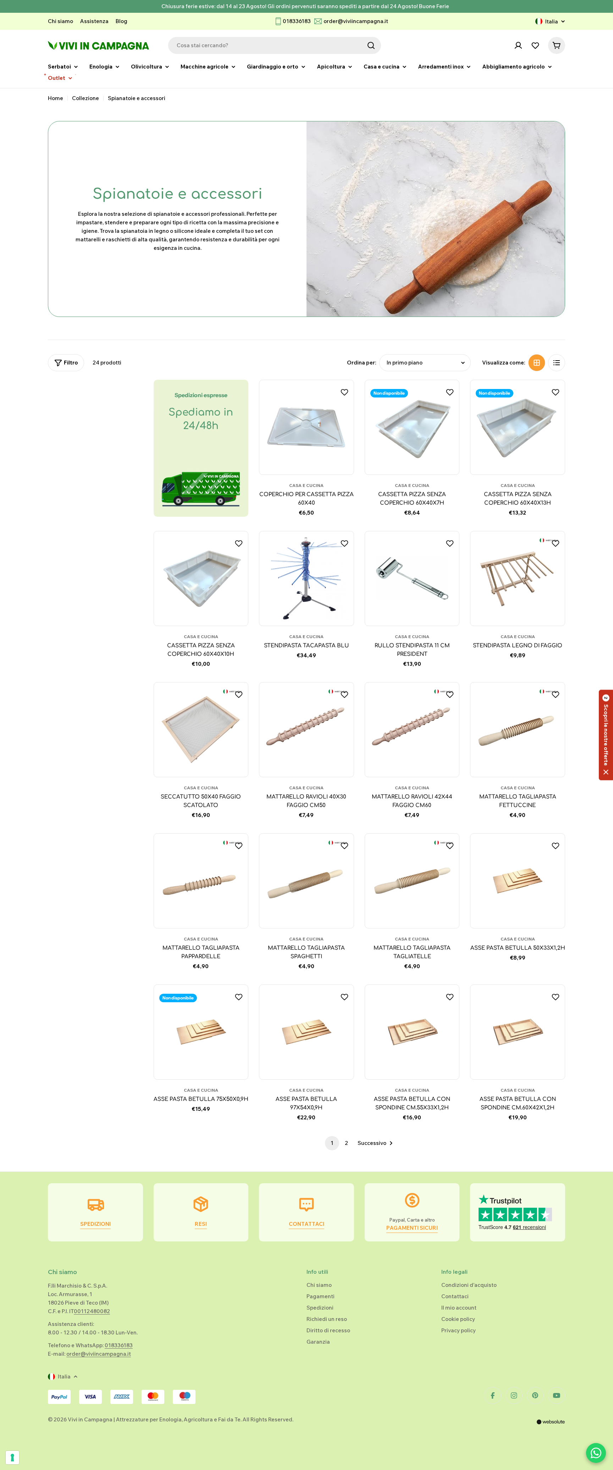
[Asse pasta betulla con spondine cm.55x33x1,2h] (412, 1032)
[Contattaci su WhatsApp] (596, 1453)
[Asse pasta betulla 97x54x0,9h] (306, 1032)
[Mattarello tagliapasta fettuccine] (517, 729)
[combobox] (274, 45)
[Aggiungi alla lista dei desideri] (345, 392)
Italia (551, 21)
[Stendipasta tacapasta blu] (306, 578)
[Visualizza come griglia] (536, 362)
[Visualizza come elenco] (556, 362)
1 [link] (332, 1143)
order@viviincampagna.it (356, 21)
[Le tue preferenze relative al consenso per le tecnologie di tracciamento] (12, 1457)
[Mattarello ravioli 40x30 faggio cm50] (306, 729)
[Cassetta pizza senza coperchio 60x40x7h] (412, 427)
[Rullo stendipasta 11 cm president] (412, 578)
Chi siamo (60, 21)
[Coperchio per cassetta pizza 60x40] (306, 427)
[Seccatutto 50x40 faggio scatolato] (201, 729)
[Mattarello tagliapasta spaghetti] (306, 881)
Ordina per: (361, 362)
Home (55, 98)
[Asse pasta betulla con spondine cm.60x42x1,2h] (517, 1032)
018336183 (297, 21)
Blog (121, 21)
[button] (606, 735)
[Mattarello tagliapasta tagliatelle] (412, 881)
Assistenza (94, 21)
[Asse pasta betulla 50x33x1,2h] (517, 881)
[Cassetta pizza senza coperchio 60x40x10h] (201, 578)
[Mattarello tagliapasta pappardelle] (201, 881)
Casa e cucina (306, 485)
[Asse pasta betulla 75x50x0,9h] (201, 1032)
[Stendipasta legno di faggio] (517, 578)
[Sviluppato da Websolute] (551, 1426)
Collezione (85, 98)
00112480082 (92, 1311)
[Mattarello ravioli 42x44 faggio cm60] (412, 729)
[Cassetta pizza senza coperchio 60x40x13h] (517, 427)
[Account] (518, 45)
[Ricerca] (371, 45)
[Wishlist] (535, 45)
